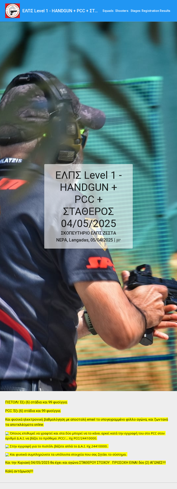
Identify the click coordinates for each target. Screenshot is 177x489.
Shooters (121, 11)
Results (165, 11)
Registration (150, 11)
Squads (108, 11)
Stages (136, 11)
